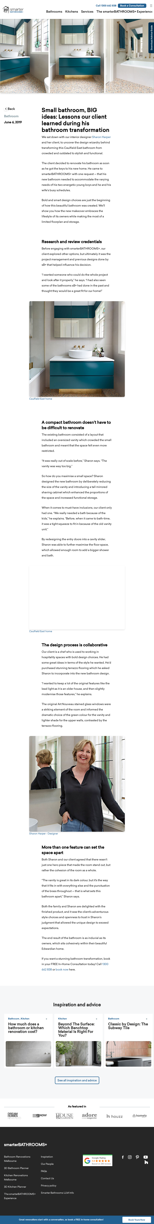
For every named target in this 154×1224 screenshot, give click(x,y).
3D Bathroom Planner (16, 1168)
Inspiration (47, 1156)
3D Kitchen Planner (15, 1186)
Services (87, 11)
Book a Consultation (132, 5)
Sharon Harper (101, 137)
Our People (47, 1164)
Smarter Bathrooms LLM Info (57, 1192)
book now (62, 969)
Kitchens (71, 11)
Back (11, 109)
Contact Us (47, 1178)
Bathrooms (54, 11)
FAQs (44, 1171)
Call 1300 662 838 (106, 5)
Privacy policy (48, 1185)
